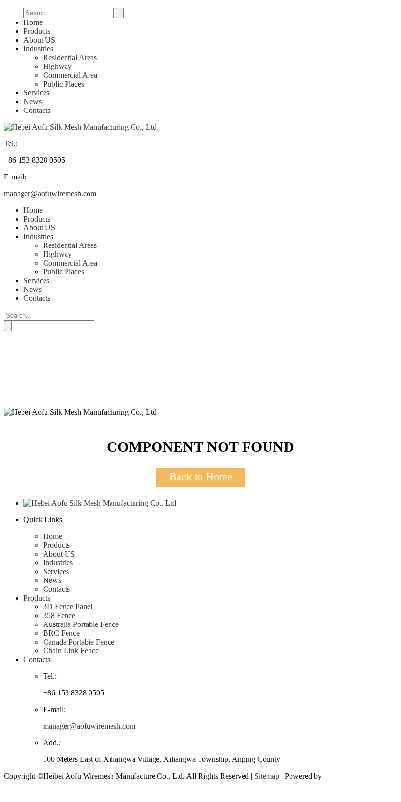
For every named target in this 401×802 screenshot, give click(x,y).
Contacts (36, 110)
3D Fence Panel (67, 606)
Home (33, 22)
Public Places (63, 84)
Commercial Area (70, 75)
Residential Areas (70, 57)
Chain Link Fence (71, 650)
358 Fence (59, 615)
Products (36, 31)
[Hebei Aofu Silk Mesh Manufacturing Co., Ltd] (80, 127)
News (32, 101)
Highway (57, 66)
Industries (38, 49)
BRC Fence (61, 633)
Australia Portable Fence (81, 624)
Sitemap (266, 776)
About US (39, 40)
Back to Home (200, 476)
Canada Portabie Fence (78, 642)
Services (36, 93)
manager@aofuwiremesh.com (50, 193)
